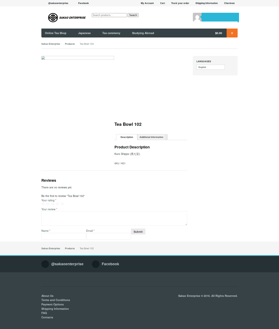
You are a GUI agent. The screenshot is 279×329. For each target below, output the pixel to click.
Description (127, 137)
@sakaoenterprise (58, 3)
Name (45, 231)
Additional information (151, 137)
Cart (162, 3)
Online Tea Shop (55, 33)
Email (90, 231)
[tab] (126, 137)
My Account (147, 3)
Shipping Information (206, 3)
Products (70, 43)
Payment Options (52, 304)
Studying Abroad (143, 33)
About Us (47, 296)
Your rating (48, 200)
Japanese (84, 33)
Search (133, 15)
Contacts (47, 317)
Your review (49, 209)
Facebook (83, 3)
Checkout (229, 3)
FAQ (44, 313)
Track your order (180, 3)
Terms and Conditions (55, 300)
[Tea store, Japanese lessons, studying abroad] (63, 17)
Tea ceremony (111, 33)
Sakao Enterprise (50, 43)
